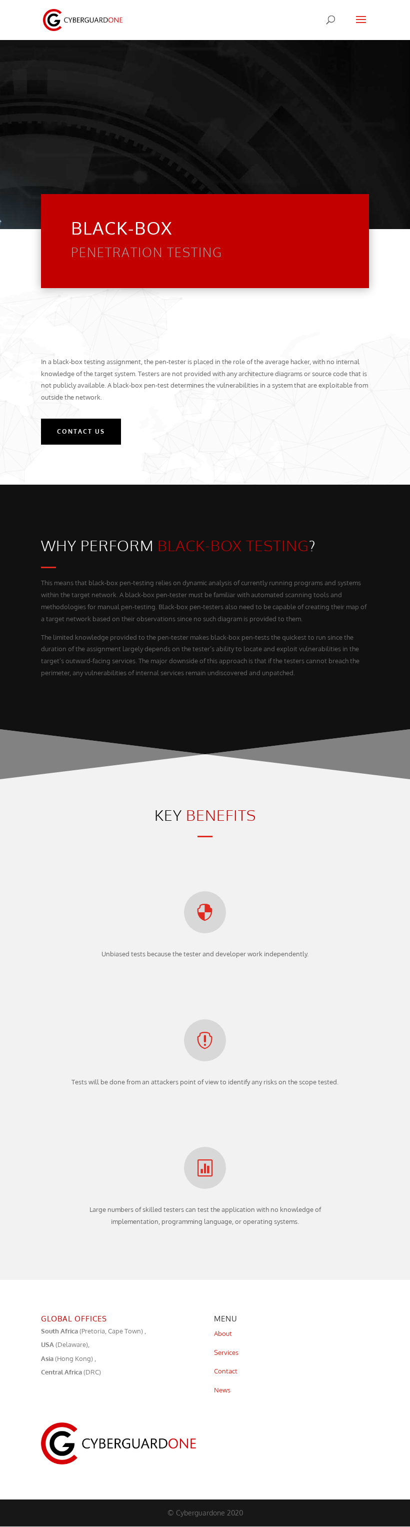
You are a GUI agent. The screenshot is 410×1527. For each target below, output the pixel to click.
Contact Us (81, 431)
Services (226, 1352)
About (223, 1333)
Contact (226, 1371)
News (222, 1390)
